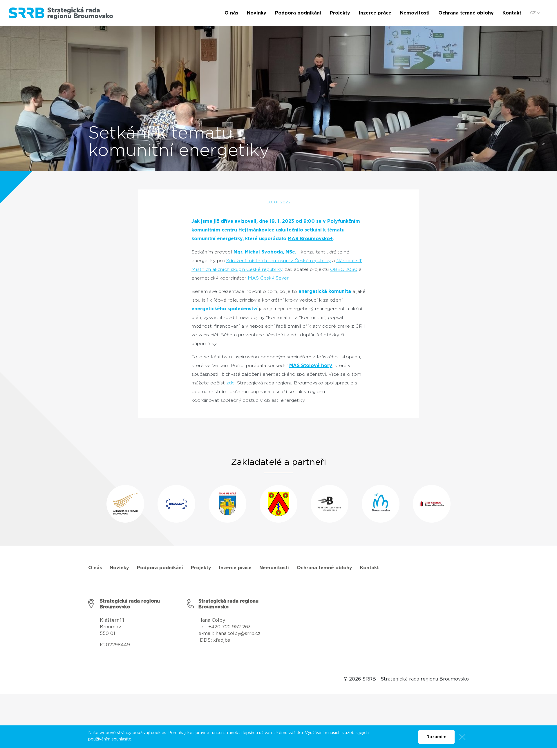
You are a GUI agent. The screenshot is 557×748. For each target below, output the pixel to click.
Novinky (119, 567)
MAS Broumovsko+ (310, 238)
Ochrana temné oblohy (324, 567)
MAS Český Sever (268, 278)
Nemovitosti (274, 567)
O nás (95, 567)
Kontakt (369, 567)
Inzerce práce (235, 567)
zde (230, 383)
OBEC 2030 (343, 269)
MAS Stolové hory (310, 365)
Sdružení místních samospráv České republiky (278, 260)
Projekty (201, 567)
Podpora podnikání (160, 567)
